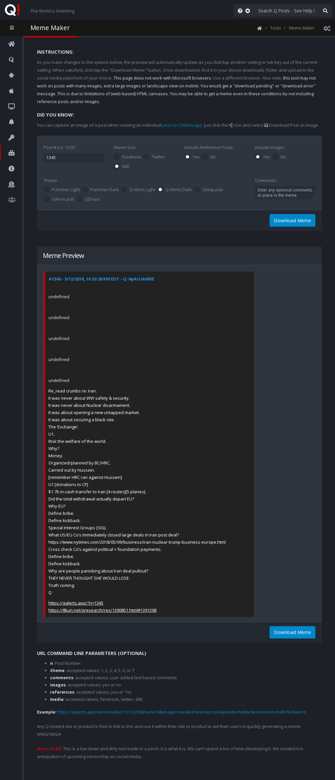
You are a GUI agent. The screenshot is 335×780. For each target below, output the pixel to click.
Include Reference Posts (209, 147)
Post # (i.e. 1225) (59, 147)
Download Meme (292, 220)
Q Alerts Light (142, 189)
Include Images (270, 147)
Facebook (131, 157)
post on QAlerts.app (182, 125)
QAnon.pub (63, 199)
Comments (265, 180)
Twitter (158, 157)
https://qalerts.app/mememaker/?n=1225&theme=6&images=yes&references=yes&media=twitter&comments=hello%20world (182, 712)
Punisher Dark (104, 189)
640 (125, 166)
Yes (196, 157)
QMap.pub (212, 189)
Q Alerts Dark (179, 189)
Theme (50, 180)
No (213, 157)
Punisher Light (66, 189)
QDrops (92, 199)
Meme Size (125, 147)
